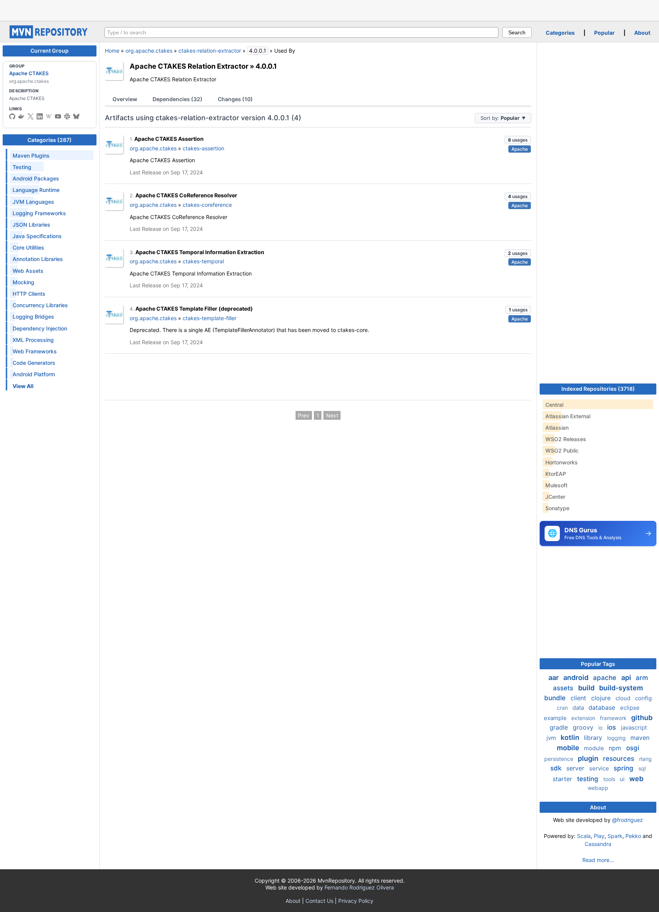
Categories (560, 32)
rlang (645, 759)
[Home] (50, 36)
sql (642, 768)
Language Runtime (36, 190)
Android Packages (36, 178)
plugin (589, 758)
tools (610, 779)
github (642, 718)
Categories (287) (49, 140)
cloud (624, 698)
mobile (569, 748)
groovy (584, 727)
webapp (598, 788)
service (600, 768)
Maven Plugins (31, 155)
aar (554, 678)
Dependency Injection (40, 328)
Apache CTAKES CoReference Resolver (186, 195)
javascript (634, 727)
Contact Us (319, 900)
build (587, 688)
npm (616, 748)
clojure (601, 698)
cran (563, 707)
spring (624, 768)
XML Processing (33, 340)
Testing (22, 167)
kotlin (571, 737)
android (576, 678)
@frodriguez (627, 820)
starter (563, 779)
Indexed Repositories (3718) (598, 388)
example (556, 718)
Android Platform (34, 374)
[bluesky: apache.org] (76, 116)
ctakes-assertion (203, 148)
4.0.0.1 (266, 66)
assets (564, 688)
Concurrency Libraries (40, 305)
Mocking (23, 282)
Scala (584, 836)
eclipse (630, 707)
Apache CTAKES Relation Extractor (189, 66)
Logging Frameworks (39, 213)
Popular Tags (598, 664)
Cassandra (598, 844)
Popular (604, 32)
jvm (552, 737)
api (627, 678)
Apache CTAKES (28, 73)
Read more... (598, 860)
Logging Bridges (33, 316)
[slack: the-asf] (67, 116)
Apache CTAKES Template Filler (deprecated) (194, 308)
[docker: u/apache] (21, 116)
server (576, 768)
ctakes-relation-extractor (209, 50)
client (579, 698)
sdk (556, 768)
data (578, 707)
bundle (555, 698)
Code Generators (34, 362)
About (642, 32)
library (594, 737)
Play (599, 836)
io (601, 727)
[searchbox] (301, 32)
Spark (615, 836)
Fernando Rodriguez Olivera (359, 887)
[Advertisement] (329, 9)
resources (619, 758)
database (602, 707)
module (595, 748)
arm (642, 678)
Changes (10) (235, 99)
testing (588, 779)
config (643, 698)
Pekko (633, 836)
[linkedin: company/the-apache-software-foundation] (40, 116)
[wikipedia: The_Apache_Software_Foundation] (49, 116)
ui (623, 779)
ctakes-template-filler (209, 318)
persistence (559, 759)
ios (612, 727)
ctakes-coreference (207, 204)
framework (614, 718)
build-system (621, 688)
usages (517, 140)
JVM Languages (33, 201)
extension (584, 718)
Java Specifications (37, 236)
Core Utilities (28, 247)
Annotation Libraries (38, 259)
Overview (125, 99)
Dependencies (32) (178, 99)
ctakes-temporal (203, 261)
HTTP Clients (29, 293)
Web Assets (28, 270)
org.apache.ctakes (148, 50)
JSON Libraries (31, 224)
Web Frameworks (35, 351)
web (636, 779)
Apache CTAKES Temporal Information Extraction (199, 252)
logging (617, 738)
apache (605, 678)
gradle (560, 727)
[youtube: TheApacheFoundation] (58, 116)
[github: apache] (12, 116)
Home (112, 50)
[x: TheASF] (30, 116)
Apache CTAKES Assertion (169, 138)
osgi (632, 748)
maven (639, 737)
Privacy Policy (355, 900)
